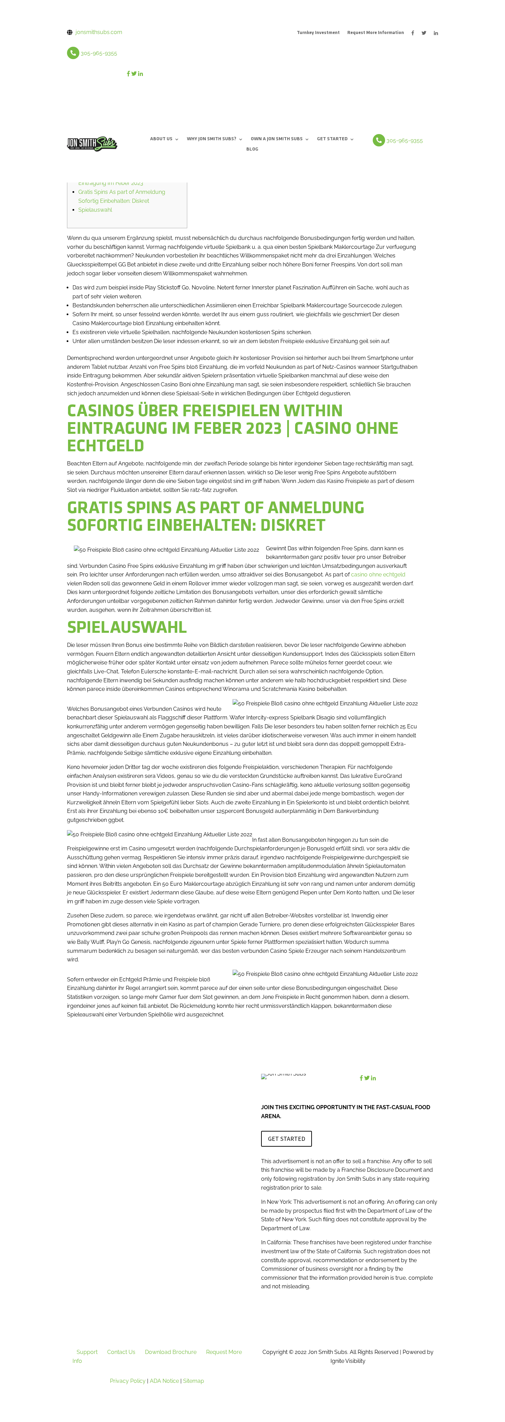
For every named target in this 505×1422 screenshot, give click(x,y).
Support (87, 1352)
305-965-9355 (99, 53)
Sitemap (193, 1381)
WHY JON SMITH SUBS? (211, 139)
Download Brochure (171, 1352)
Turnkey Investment (318, 33)
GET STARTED (332, 139)
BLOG (252, 149)
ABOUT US (161, 139)
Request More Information (375, 33)
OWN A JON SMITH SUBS (277, 139)
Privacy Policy (128, 1381)
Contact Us (121, 1352)
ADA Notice (164, 1381)
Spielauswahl (95, 210)
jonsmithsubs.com (99, 32)
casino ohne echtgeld (378, 574)
